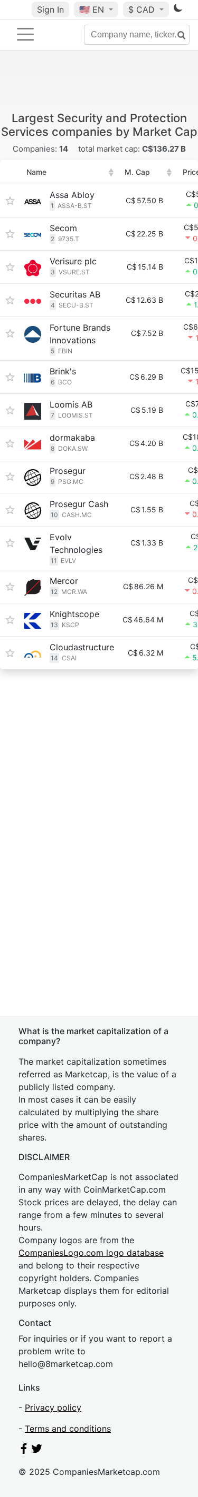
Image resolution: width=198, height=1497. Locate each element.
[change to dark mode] (178, 10)
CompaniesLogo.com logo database (91, 1252)
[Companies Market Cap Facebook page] (23, 1450)
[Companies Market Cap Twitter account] (37, 1450)
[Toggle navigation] (25, 34)
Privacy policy (53, 1407)
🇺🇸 (91, 9)
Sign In (50, 9)
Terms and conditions (68, 1428)
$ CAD (142, 9)
